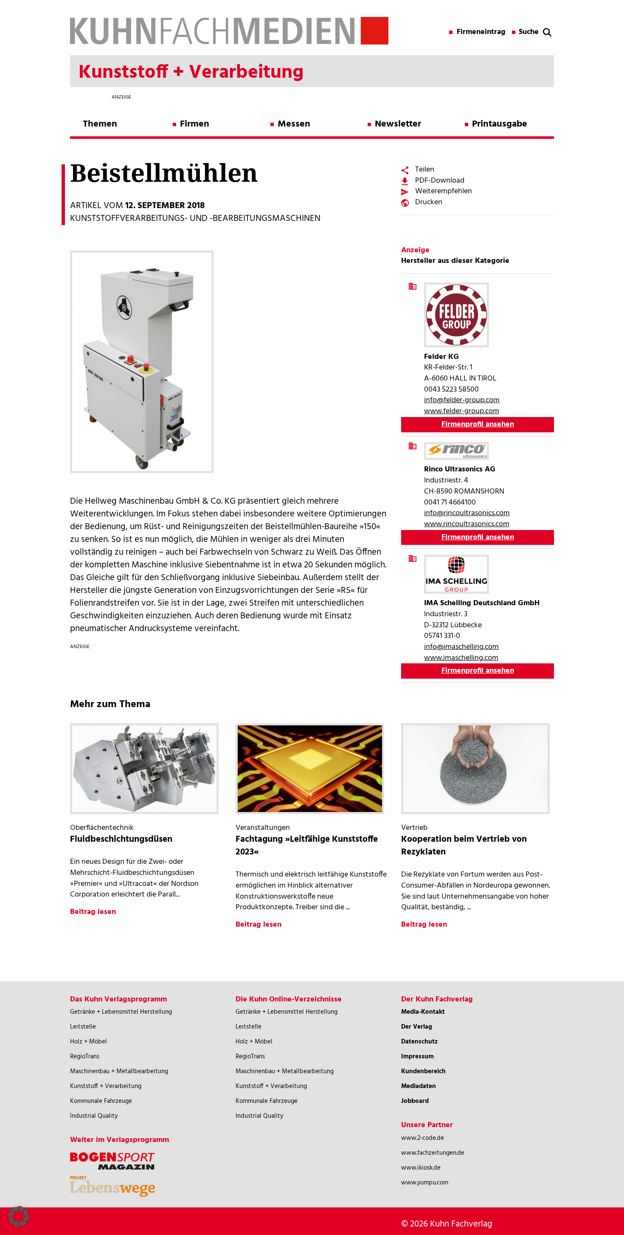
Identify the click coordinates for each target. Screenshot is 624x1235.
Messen (294, 124)
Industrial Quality (94, 1116)
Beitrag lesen (93, 912)
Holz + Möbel (88, 1042)
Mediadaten (418, 1086)
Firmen (194, 124)
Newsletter (398, 124)
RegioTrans (84, 1057)
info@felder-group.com (462, 400)
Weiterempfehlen (443, 191)
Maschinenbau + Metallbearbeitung (119, 1071)
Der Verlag (416, 1027)
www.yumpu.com (424, 1183)
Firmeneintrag (481, 32)
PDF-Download (439, 181)
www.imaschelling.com (461, 658)
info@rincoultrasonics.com (467, 513)
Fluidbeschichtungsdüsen (121, 839)
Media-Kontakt (423, 1012)
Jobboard (415, 1101)
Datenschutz (419, 1042)
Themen (100, 124)
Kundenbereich (423, 1071)
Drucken (428, 202)
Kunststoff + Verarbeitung (105, 1086)
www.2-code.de (422, 1138)
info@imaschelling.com (461, 647)
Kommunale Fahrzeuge (101, 1101)
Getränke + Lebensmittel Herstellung (121, 1012)
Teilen (424, 170)
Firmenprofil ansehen (477, 424)
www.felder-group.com (461, 411)
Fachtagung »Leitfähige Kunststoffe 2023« (307, 845)
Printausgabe (499, 124)
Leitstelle (83, 1027)
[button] (18, 1216)
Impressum (417, 1057)
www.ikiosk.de (421, 1168)
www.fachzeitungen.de (432, 1153)
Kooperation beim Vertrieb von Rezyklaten (464, 845)
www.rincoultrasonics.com (466, 524)
